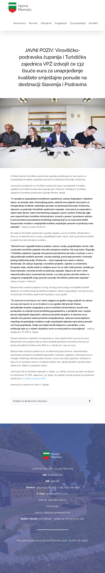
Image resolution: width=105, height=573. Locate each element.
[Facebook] (89, 401)
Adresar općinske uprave (52, 500)
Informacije (52, 506)
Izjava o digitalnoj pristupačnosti (52, 512)
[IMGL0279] (52, 99)
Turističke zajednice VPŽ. (34, 378)
